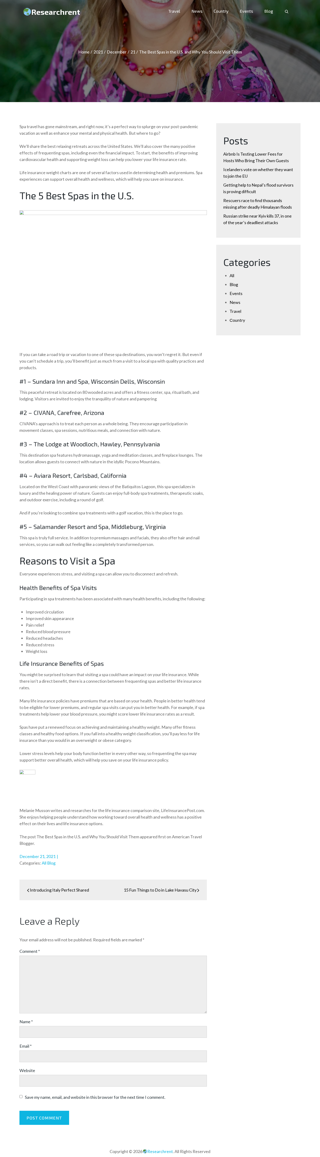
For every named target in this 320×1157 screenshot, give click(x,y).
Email (25, 1046)
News (196, 11)
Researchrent (55, 11)
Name (26, 1021)
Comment (29, 951)
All (44, 863)
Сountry (221, 11)
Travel (174, 11)
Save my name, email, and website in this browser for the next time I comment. (95, 1097)
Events (246, 11)
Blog (268, 11)
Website (27, 1070)
